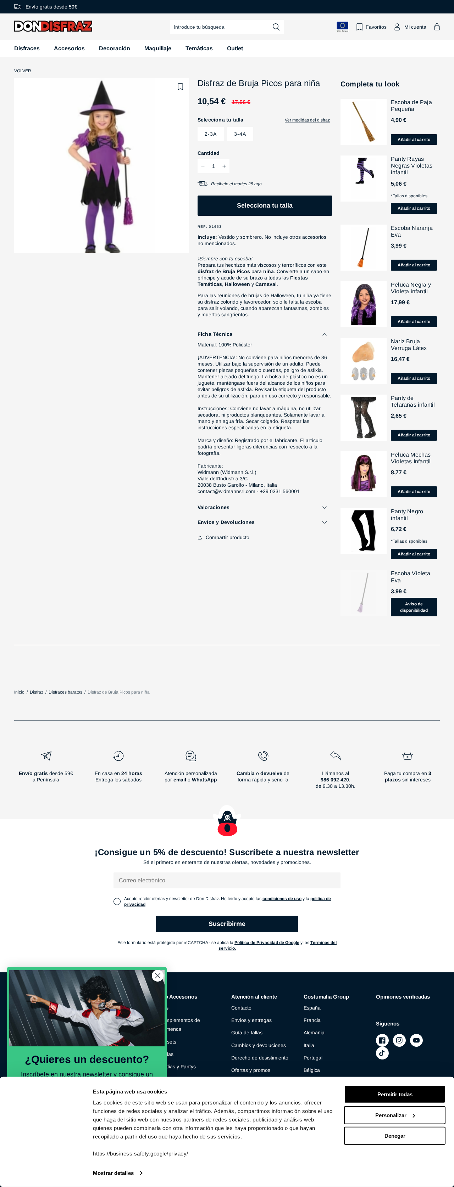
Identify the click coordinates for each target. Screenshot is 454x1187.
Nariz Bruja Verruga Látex (409, 344)
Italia (309, 1045)
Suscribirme (227, 923)
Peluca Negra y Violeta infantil (411, 288)
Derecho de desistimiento (259, 1058)
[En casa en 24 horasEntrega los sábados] (118, 772)
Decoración (114, 48)
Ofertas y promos (250, 1070)
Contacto (241, 1008)
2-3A (211, 134)
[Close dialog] (157, 976)
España (312, 1008)
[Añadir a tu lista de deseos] (180, 86)
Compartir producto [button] (227, 537)
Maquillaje (157, 48)
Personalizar (390, 1115)
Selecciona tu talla (265, 205)
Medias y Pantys (177, 1066)
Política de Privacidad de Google (266, 942)
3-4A (240, 134)
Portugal (313, 1058)
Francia (312, 1020)
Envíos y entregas (251, 1020)
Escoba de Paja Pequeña (411, 105)
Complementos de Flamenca (179, 1024)
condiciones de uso (281, 898)
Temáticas (199, 48)
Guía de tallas (246, 1032)
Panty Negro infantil (407, 514)
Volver (22, 70)
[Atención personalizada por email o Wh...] (191, 772)
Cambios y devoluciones (258, 1045)
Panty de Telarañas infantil (413, 401)
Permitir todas (395, 1094)
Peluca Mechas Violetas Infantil (411, 458)
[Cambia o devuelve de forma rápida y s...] (263, 772)
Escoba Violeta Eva (410, 576)
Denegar (394, 1136)
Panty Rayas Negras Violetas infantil (411, 165)
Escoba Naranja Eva (412, 231)
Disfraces (27, 48)
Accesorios (69, 48)
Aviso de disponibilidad (414, 607)
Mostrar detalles (113, 1173)
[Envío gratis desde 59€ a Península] (46, 772)
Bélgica (312, 1070)
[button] (437, 26)
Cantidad (209, 153)
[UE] (342, 26)
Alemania (314, 1032)
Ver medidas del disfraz (307, 120)
